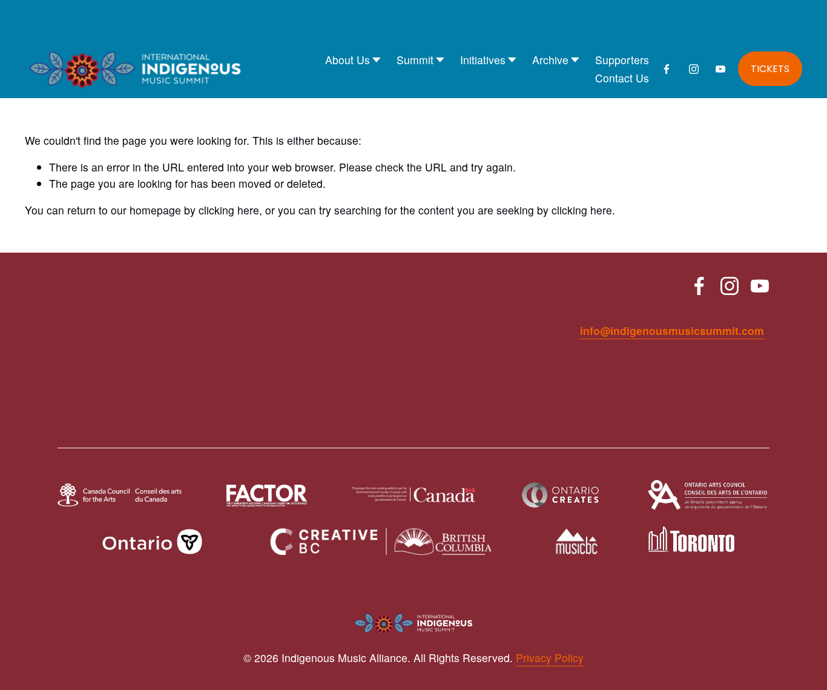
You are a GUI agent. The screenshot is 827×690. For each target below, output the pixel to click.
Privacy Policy (550, 657)
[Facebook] (667, 69)
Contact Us (622, 77)
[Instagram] (694, 69)
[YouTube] (720, 69)
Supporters (622, 59)
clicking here (229, 209)
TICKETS (770, 69)
